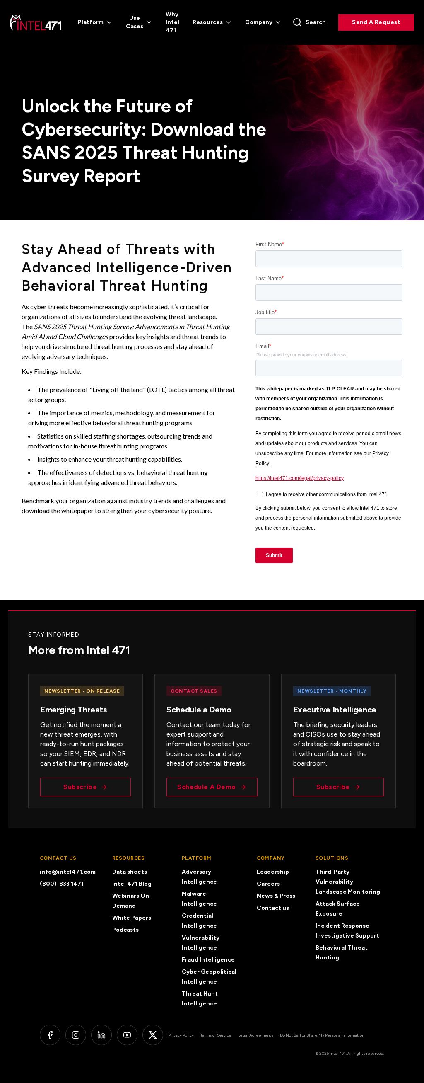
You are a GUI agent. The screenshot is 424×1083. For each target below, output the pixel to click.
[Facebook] (50, 1035)
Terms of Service (215, 1035)
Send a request (376, 22)
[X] (152, 1035)
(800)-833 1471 (62, 883)
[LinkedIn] (101, 1035)
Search (316, 22)
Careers (268, 883)
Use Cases (134, 22)
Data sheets (129, 871)
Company (258, 22)
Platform (91, 22)
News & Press (276, 895)
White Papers (131, 917)
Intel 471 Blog (132, 883)
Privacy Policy (181, 1035)
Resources (208, 22)
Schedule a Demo (206, 787)
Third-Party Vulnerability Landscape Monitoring (348, 881)
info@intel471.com (68, 871)
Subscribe (80, 787)
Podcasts (125, 929)
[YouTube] (127, 1035)
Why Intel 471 (172, 22)
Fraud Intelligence (208, 959)
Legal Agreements (255, 1035)
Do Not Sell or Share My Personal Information (322, 1035)
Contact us (273, 907)
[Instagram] (75, 1035)
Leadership (273, 871)
